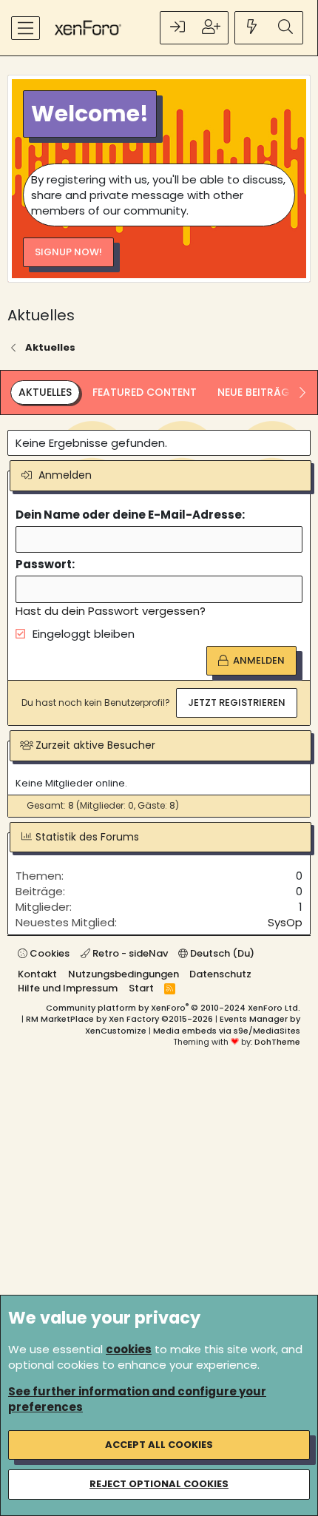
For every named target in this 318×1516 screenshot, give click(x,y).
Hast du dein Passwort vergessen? (111, 611)
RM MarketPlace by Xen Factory (119, 1019)
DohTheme (277, 1042)
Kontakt (37, 974)
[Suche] (285, 28)
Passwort (44, 564)
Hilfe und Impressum (68, 988)
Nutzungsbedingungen (123, 974)
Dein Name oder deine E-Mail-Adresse (129, 514)
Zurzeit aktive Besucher (95, 745)
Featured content (144, 392)
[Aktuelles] (252, 28)
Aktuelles (45, 392)
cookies (129, 1349)
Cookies (48, 953)
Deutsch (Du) (221, 953)
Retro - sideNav (129, 953)
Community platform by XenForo (173, 1008)
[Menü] (25, 28)
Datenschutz (220, 974)
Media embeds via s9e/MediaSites (226, 1031)
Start (141, 988)
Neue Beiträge (256, 392)
